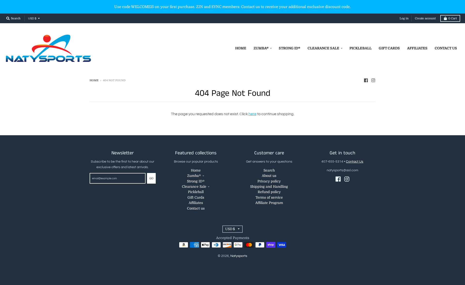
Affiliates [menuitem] (417, 48)
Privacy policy (269, 181)
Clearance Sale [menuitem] (323, 48)
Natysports (238, 256)
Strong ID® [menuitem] (289, 48)
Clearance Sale (194, 186)
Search (269, 170)
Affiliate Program (269, 203)
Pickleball (196, 192)
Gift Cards (195, 197)
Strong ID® (196, 181)
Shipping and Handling (269, 186)
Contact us (196, 208)
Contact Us (354, 161)
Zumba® (194, 176)
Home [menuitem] (240, 48)
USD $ (32, 18)
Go (151, 178)
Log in (404, 18)
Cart (452, 18)
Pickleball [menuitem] (360, 48)
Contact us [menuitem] (446, 48)
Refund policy (269, 192)
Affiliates (196, 203)
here (252, 114)
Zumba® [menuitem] (261, 48)
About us (269, 176)
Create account (425, 18)
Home (94, 80)
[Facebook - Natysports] (366, 80)
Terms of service (269, 197)
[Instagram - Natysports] (373, 80)
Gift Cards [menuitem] (389, 48)
